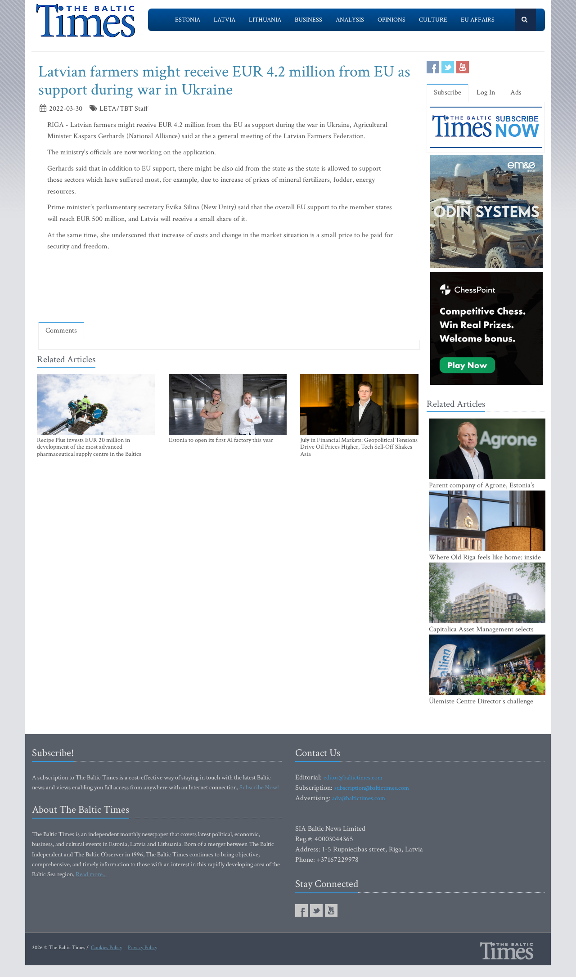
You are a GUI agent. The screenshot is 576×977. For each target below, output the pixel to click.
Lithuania (265, 20)
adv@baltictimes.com (358, 798)
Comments (61, 330)
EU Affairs (478, 20)
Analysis (350, 20)
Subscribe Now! (259, 787)
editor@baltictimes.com (353, 778)
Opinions (391, 20)
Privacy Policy (142, 947)
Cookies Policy (106, 947)
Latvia (224, 20)
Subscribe (447, 92)
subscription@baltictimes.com (371, 788)
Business (308, 20)
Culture (433, 20)
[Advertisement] (229, 288)
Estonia (187, 20)
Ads (516, 92)
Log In (486, 92)
